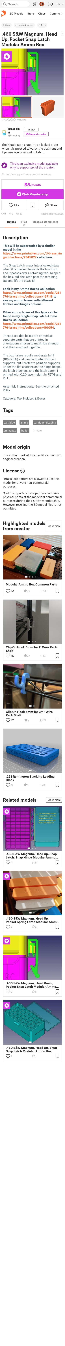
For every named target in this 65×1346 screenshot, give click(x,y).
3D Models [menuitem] (16, 13)
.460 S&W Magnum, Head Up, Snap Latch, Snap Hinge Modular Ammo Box (31, 855)
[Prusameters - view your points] (41, 4)
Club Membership (35, 194)
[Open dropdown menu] (62, 33)
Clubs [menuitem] (42, 13)
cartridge (9, 422)
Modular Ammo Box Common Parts (31, 584)
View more (54, 525)
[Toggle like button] (8, 591)
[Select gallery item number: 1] (26, 577)
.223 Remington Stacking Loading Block (30, 778)
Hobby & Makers (25, 25)
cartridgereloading (45, 422)
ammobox (10, 430)
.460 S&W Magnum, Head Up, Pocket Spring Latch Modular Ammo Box (32, 920)
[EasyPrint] (34, 4)
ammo (24, 422)
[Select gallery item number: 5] (38, 577)
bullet (24, 430)
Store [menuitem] (30, 13)
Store (7, 25)
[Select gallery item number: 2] (30, 577)
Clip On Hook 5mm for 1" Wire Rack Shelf (31, 648)
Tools (43, 25)
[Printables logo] (3, 13)
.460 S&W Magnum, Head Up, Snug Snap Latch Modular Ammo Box (31, 1049)
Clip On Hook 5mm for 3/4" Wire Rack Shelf (29, 713)
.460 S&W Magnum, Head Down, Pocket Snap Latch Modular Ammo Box (31, 984)
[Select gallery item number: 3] (32, 577)
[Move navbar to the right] (61, 13)
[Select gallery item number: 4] (35, 577)
